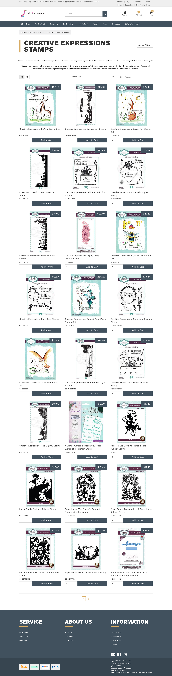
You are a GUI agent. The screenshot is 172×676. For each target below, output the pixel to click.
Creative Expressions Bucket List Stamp (85, 129)
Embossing (68, 24)
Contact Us (137, 2)
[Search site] (104, 14)
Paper (95, 24)
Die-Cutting (40, 24)
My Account (23, 632)
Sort (113, 76)
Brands (148, 2)
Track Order (23, 636)
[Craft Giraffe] (32, 13)
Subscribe (129, 5)
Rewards (119, 2)
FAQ (128, 2)
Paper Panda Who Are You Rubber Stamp (85, 572)
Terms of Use (116, 632)
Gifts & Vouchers (132, 24)
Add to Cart (47, 140)
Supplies (116, 24)
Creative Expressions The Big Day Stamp (39, 445)
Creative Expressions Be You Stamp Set (39, 129)
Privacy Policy (116, 636)
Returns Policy (116, 640)
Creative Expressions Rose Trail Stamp (39, 319)
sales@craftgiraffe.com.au (122, 668)
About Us (68, 632)
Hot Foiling (83, 24)
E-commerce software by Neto (121, 663)
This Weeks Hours (143, 5)
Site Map (114, 644)
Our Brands (69, 640)
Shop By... (25, 24)
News (119, 5)
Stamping (54, 24)
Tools (105, 24)
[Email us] (113, 654)
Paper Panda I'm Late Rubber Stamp (37, 509)
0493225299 (116, 666)
